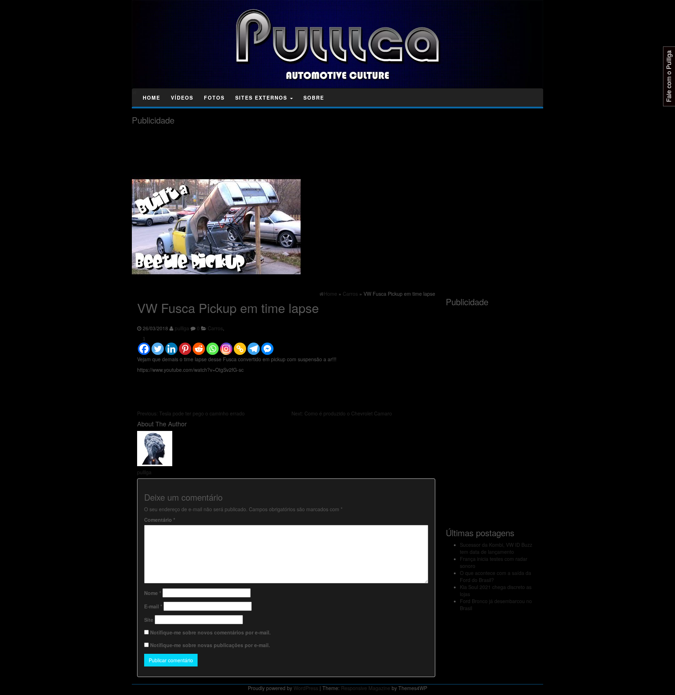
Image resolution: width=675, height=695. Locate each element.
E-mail (153, 606)
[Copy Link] (240, 345)
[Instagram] (226, 345)
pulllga (182, 328)
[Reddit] (199, 345)
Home (151, 97)
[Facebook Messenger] (267, 345)
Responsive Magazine (365, 687)
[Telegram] (254, 345)
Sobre (313, 97)
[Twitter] (158, 345)
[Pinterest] (185, 345)
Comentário (159, 519)
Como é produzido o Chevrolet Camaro (341, 413)
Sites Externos (262, 97)
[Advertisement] (260, 144)
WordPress (306, 687)
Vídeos (182, 97)
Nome (152, 592)
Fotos (214, 97)
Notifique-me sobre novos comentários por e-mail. (210, 632)
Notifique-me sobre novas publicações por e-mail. (210, 645)
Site (148, 619)
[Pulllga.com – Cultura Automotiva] (134, 92)
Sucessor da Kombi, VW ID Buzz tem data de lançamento (496, 548)
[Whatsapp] (212, 345)
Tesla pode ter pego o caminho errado (191, 413)
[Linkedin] (171, 345)
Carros (215, 328)
